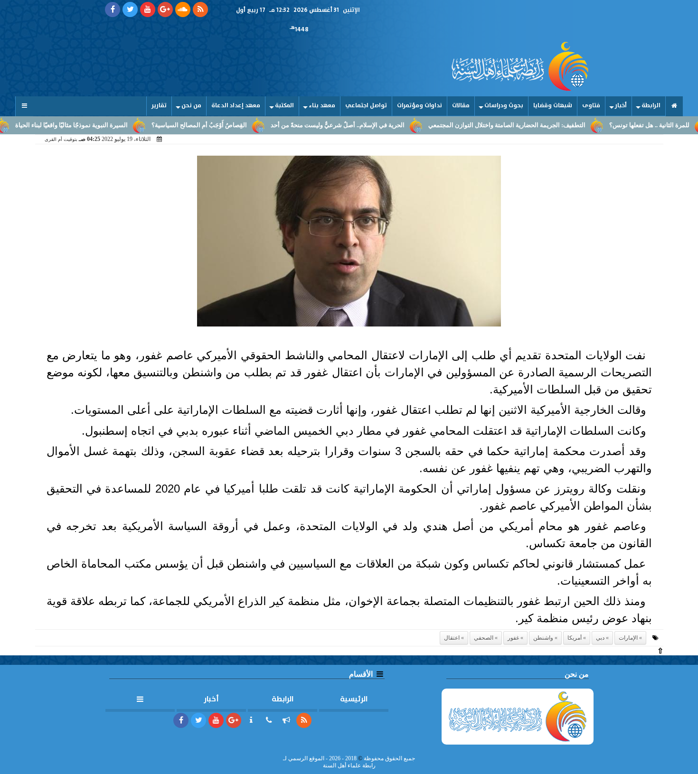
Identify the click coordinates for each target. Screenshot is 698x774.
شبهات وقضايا (552, 106)
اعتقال (452, 637)
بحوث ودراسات (503, 106)
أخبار (621, 106)
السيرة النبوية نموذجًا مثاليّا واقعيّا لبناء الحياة (91, 125)
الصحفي (483, 637)
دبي (600, 637)
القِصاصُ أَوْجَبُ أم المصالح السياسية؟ (219, 125)
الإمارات (628, 637)
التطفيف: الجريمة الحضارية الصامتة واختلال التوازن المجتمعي (526, 125)
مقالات (461, 106)
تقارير (159, 106)
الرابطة (650, 106)
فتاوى (591, 106)
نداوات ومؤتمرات (419, 106)
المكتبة (284, 106)
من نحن (191, 106)
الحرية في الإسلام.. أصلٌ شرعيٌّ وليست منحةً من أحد (357, 125)
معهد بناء (322, 106)
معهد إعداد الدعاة (235, 106)
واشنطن (543, 637)
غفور (513, 637)
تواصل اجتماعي (366, 106)
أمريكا (574, 637)
